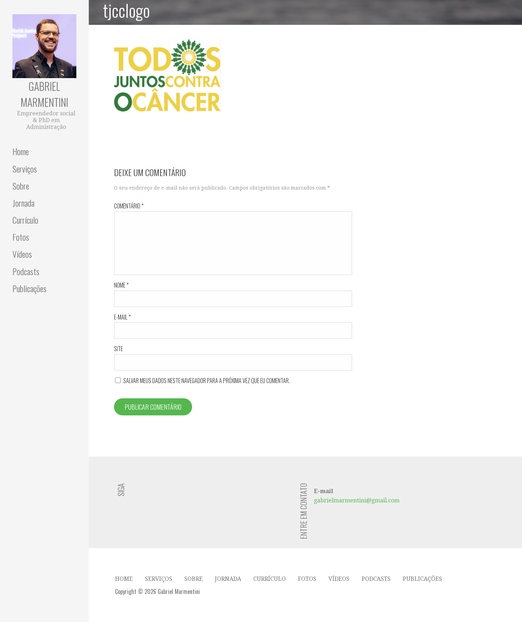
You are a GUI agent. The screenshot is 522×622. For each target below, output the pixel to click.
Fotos (20, 236)
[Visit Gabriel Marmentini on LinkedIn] (135, 493)
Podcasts (25, 271)
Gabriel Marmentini (44, 94)
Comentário (128, 206)
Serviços (24, 168)
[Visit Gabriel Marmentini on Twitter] (149, 493)
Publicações (29, 288)
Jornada (23, 202)
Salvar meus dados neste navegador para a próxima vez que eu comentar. (206, 380)
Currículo (25, 219)
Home (20, 151)
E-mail (122, 317)
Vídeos (22, 253)
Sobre (20, 185)
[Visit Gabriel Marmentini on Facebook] (175, 493)
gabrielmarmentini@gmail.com (356, 500)
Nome (121, 285)
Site (118, 348)
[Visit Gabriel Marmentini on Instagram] (162, 493)
